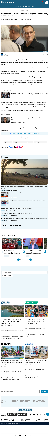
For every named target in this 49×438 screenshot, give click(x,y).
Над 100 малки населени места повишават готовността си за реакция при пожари (27, 200)
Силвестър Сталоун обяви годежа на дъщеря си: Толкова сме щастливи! (10, 378)
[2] (41, 2)
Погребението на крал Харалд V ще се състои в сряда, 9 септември (16, 208)
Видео (32, 6)
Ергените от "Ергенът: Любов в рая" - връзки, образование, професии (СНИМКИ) (12, 362)
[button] (18, 260)
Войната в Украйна (26, 6)
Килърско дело (37, 142)
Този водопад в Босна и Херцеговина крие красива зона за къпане (12, 330)
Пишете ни (46, 420)
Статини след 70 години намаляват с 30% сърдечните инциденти (36, 361)
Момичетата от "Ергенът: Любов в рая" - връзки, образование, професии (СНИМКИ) (12, 372)
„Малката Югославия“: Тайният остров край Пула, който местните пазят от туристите (12, 321)
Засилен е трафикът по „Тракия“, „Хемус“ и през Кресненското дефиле (17, 213)
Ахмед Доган (16, 142)
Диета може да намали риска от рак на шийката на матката (35, 376)
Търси (44, 391)
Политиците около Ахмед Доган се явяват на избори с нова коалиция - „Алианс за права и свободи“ (29, 94)
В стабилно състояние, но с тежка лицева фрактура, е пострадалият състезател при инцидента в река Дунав (24, 187)
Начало (22, 10)
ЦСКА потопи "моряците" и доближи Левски (34, 335)
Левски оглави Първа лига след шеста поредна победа (35, 328)
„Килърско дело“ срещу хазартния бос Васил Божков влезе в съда (29, 118)
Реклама (6, 419)
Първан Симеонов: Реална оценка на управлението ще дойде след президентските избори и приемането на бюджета (33, 251)
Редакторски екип (8, 54)
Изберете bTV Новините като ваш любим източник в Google (25, 133)
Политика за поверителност (12, 420)
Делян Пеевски (30, 142)
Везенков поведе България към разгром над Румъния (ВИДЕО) (34, 320)
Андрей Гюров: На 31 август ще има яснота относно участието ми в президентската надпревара (25, 218)
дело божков (44, 142)
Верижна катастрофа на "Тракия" (16, 192)
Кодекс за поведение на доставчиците (25, 420)
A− (44, 54)
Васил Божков (22, 142)
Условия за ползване (38, 420)
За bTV (1, 420)
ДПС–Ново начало (8, 142)
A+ (47, 54)
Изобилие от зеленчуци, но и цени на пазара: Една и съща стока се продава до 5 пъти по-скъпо (12, 251)
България (26, 10)
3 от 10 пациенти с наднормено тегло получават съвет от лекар (34, 370)
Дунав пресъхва (18, 6)
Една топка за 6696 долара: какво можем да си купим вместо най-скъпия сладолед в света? (12, 338)
